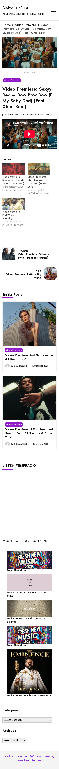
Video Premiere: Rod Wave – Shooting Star (11, 215)
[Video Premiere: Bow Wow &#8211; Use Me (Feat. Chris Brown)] (13, 169)
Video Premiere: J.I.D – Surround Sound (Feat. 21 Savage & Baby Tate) (29, 433)
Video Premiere (12, 80)
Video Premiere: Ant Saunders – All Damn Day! (29, 357)
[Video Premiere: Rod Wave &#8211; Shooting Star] (13, 204)
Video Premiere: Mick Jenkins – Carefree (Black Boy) (37, 181)
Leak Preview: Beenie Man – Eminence (29, 695)
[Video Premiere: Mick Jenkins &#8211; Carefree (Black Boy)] (39, 169)
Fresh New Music (17, 570)
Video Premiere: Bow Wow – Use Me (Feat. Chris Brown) (13, 180)
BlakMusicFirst (15, 8)
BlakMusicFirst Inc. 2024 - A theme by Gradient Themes (29, 758)
